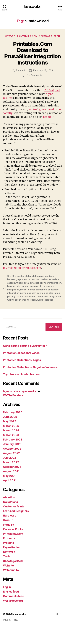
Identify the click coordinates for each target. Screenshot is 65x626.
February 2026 (12, 412)
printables (41, 289)
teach (40, 296)
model (23, 289)
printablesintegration (48, 292)
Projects (8, 542)
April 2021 (9, 480)
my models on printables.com (22, 268)
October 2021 (12, 466)
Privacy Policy (10, 619)
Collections (10, 501)
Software (45, 36)
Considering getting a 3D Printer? (25, 345)
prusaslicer (30, 296)
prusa (20, 296)
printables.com (28, 292)
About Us (9, 497)
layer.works (32, 6)
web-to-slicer (29, 299)
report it (48, 117)
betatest (34, 282)
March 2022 (11, 462)
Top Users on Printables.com (22, 374)
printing (11, 296)
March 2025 (11, 425)
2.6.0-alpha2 (52, 90)
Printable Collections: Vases (21, 352)
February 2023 (12, 439)
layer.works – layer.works (19, 391)
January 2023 (12, 444)
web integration (52, 296)
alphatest (22, 279)
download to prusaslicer (41, 286)
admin (22, 70)
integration (13, 289)
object (31, 289)
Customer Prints (13, 506)
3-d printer (18, 276)
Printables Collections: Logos (22, 360)
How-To (10, 36)
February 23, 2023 (43, 70)
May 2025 (9, 421)
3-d (9, 276)
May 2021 (9, 475)
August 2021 (11, 471)
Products (9, 538)
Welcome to (11, 570)
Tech (57, 36)
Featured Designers (16, 511)
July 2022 (9, 457)
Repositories (11, 547)
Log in (7, 587)
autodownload (15, 282)
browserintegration (17, 286)
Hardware (9, 515)
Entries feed (11, 591)
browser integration (50, 282)
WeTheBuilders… (14, 395)
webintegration (45, 299)
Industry (8, 524)
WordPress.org (13, 600)
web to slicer (14, 299)
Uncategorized (13, 561)
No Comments (34, 75)
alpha (28, 276)
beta (26, 282)
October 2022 (12, 448)
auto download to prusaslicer (44, 279)
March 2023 (11, 435)
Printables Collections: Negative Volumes (30, 367)
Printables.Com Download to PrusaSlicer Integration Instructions (32, 53)
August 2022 (11, 453)
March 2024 (11, 430)
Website (8, 565)
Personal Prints (13, 529)
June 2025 (10, 416)
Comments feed (13, 596)
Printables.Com (27, 36)
